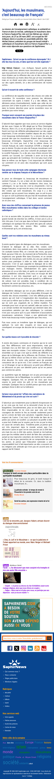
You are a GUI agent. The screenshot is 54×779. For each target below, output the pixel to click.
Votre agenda (9, 717)
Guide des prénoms (11, 724)
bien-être (10, 743)
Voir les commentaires (12, 462)
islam (21, 747)
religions (44, 756)
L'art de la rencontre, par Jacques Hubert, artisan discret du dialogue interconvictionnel (26, 522)
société (11, 762)
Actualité (8, 693)
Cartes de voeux (10, 727)
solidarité (23, 763)
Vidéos (7, 706)
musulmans (43, 752)
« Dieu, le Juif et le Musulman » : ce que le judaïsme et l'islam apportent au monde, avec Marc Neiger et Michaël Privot (26, 542)
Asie (4, 743)
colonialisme (19, 743)
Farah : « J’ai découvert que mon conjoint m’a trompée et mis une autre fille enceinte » (26, 568)
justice (42, 747)
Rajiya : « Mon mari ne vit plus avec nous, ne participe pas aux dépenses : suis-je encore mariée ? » (26, 591)
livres (49, 747)
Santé (7, 703)
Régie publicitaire (11, 678)
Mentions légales (11, 682)
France (39, 742)
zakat (31, 763)
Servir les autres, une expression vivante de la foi (31, 501)
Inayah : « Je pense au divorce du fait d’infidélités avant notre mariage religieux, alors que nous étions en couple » (26, 587)
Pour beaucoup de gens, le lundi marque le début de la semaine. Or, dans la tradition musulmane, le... (32, 481)
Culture (7, 696)
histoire (47, 742)
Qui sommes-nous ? (12, 672)
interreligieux (9, 747)
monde (8, 752)
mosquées (24, 752)
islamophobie (32, 747)
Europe (29, 742)
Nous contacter (10, 675)
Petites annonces (10, 720)
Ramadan (8, 731)
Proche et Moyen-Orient (25, 757)
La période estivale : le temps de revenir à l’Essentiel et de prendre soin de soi (29, 491)
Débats (7, 699)
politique (8, 757)
